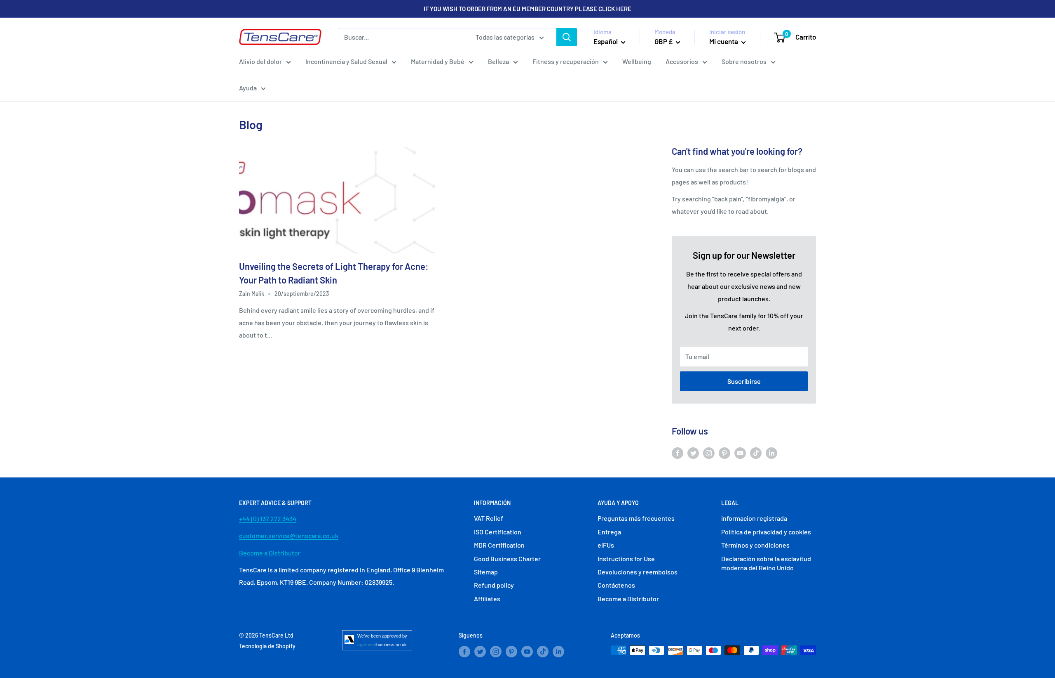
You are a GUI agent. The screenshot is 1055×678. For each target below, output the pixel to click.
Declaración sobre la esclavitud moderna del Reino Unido (766, 563)
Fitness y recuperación (565, 61)
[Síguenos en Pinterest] (724, 452)
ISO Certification (497, 532)
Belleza (498, 61)
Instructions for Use (626, 558)
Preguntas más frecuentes (636, 518)
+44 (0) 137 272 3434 (267, 518)
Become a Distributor (269, 553)
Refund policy (494, 585)
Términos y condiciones (755, 545)
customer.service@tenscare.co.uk (288, 535)
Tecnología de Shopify (267, 646)
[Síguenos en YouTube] (740, 452)
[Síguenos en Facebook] (677, 452)
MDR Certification (499, 545)
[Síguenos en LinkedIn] (771, 452)
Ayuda (248, 88)
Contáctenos (616, 585)
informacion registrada (754, 518)
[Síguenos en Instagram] (709, 452)
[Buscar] (566, 37)
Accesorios (682, 61)
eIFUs (606, 545)
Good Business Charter (507, 558)
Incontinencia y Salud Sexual (346, 61)
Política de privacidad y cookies (766, 532)
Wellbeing (636, 61)
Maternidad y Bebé (437, 61)
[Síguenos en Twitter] (693, 452)
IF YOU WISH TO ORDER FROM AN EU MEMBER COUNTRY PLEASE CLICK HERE (527, 8)
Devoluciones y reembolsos (638, 572)
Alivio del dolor (260, 61)
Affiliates (487, 598)
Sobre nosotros (744, 61)
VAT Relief (488, 518)
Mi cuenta (724, 41)
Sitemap (486, 572)
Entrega (609, 532)
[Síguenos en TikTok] (756, 452)
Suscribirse (744, 381)
